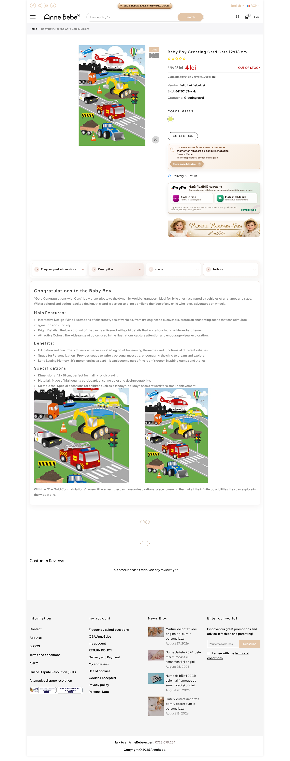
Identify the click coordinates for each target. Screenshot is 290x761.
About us (36, 637)
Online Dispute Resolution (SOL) (53, 672)
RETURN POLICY (100, 650)
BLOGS (35, 646)
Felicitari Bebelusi (192, 85)
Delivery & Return (184, 176)
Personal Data (99, 691)
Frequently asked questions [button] (58, 269)
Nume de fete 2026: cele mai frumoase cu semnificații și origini (183, 656)
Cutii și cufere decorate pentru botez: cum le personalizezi (182, 703)
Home (33, 28)
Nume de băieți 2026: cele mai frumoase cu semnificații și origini (181, 680)
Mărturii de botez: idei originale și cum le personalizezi (181, 633)
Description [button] (105, 269)
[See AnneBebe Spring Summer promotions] (214, 227)
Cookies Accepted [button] (102, 678)
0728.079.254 (165, 742)
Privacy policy (99, 684)
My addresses (99, 664)
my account (97, 643)
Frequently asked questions (109, 629)
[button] (177, 58)
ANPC (34, 663)
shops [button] (159, 269)
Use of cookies (99, 671)
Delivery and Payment (104, 657)
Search (190, 17)
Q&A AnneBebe (100, 636)
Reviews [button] (217, 269)
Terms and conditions (45, 655)
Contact (36, 629)
